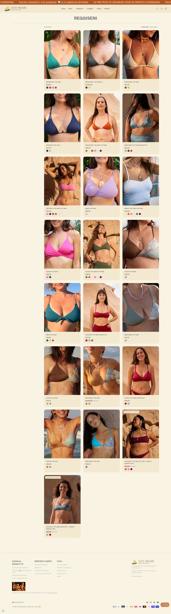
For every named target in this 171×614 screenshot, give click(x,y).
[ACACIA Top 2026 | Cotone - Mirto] (101, 277)
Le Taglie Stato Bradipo (20, 567)
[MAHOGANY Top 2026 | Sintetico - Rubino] (128, 151)
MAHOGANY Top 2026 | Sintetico (136, 145)
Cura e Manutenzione (19, 575)
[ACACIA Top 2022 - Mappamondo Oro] (50, 467)
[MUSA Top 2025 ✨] (101, 181)
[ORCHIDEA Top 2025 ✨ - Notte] (47, 151)
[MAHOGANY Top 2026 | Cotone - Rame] (86, 151)
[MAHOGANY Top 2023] (140, 307)
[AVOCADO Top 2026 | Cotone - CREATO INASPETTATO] (140, 434)
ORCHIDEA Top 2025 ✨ (54, 145)
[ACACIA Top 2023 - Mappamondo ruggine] (47, 404)
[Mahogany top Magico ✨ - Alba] (89, 88)
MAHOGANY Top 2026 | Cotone (96, 145)
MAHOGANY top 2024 (132, 82)
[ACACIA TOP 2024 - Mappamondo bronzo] (126, 277)
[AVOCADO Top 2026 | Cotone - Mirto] (50, 214)
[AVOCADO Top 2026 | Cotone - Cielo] (59, 214)
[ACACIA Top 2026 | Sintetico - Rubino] (126, 404)
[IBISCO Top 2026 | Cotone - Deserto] (126, 214)
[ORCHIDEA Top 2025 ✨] (62, 117)
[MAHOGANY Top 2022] (101, 370)
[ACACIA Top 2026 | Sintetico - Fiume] (128, 404)
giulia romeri (52, 593)
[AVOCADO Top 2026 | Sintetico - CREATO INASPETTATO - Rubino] (50, 535)
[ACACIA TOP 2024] (140, 244)
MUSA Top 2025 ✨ (91, 208)
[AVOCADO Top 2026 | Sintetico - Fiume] (89, 340)
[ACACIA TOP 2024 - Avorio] (128, 277)
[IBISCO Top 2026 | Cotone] (140, 181)
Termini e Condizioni (64, 568)
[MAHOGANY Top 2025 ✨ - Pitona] (56, 88)
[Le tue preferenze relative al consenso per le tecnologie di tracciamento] (3, 611)
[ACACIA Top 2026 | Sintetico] (140, 370)
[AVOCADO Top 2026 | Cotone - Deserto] (61, 214)
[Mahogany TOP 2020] (101, 434)
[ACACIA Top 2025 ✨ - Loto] (47, 277)
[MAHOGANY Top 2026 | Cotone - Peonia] (95, 151)
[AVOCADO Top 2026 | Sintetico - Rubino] (86, 340)
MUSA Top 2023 (51, 335)
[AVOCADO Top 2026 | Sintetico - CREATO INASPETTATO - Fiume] (47, 535)
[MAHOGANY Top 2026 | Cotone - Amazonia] (92, 151)
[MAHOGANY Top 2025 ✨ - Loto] (53, 88)
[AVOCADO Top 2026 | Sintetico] (101, 307)
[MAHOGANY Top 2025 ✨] (62, 54)
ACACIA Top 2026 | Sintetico (135, 398)
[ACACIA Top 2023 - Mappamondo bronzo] (50, 404)
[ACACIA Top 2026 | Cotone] (101, 244)
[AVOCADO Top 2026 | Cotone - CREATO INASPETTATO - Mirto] (131, 469)
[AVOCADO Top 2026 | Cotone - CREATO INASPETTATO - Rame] (126, 469)
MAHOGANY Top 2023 (132, 335)
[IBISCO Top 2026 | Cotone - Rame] (128, 214)
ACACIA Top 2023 (52, 398)
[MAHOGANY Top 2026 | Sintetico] (140, 117)
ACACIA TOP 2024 (130, 271)
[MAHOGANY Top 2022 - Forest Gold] (86, 404)
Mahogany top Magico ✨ (94, 82)
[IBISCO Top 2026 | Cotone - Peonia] (131, 214)
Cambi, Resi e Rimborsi (41, 570)
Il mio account (62, 565)
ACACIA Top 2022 (52, 461)
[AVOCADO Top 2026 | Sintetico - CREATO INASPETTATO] (62, 499)
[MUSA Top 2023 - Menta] (50, 340)
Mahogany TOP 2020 (92, 461)
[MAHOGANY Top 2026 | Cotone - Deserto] (89, 151)
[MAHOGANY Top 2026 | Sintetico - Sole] (131, 151)
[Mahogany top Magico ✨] (101, 54)
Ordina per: (145, 27)
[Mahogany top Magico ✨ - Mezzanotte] (86, 88)
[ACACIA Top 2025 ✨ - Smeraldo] (50, 277)
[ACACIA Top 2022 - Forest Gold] (47, 467)
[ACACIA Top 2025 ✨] (62, 244)
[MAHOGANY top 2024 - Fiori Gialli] (128, 88)
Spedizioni (37, 568)
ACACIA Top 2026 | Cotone (94, 271)
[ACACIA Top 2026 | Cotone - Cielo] (98, 277)
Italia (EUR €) (19, 602)
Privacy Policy (62, 570)
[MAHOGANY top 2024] (140, 54)
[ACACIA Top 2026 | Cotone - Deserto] (92, 277)
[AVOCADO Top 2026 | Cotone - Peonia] (47, 214)
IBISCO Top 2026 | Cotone (134, 208)
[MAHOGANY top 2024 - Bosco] (126, 88)
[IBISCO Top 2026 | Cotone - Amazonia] (137, 214)
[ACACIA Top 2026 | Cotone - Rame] (89, 277)
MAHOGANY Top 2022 (92, 398)
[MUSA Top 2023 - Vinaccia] (53, 340)
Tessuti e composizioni (20, 578)
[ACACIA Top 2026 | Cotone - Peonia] (95, 277)
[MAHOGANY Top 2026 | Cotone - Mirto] (101, 151)
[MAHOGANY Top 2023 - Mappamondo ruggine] (126, 340)
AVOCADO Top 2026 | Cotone (56, 208)
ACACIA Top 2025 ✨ (53, 271)
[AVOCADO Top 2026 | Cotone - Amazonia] (53, 214)
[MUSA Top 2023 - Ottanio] (47, 340)
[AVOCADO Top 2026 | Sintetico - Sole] (92, 340)
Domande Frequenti (41, 565)
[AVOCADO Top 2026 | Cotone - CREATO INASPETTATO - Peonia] (128, 469)
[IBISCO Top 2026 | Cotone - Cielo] (134, 214)
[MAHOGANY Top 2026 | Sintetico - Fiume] (126, 151)
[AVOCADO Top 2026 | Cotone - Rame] (56, 214)
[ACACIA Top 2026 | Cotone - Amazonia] (86, 277)
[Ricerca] (157, 8)
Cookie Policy (61, 573)
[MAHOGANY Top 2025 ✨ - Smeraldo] (47, 88)
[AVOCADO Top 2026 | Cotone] (62, 181)
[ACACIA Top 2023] (62, 370)
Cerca (59, 576)
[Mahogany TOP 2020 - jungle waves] (86, 467)
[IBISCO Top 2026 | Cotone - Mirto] (140, 214)
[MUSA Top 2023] (62, 307)
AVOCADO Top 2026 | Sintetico (96, 335)
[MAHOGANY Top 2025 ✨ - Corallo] (50, 88)
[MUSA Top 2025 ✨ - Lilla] (86, 214)
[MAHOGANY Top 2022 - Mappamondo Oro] (89, 404)
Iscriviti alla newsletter (42, 573)
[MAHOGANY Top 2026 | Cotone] (101, 117)
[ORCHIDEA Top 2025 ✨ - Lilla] (50, 151)
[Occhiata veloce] (78, 34)
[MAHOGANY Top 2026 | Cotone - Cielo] (98, 151)
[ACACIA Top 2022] (62, 434)
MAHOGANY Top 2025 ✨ (54, 82)
